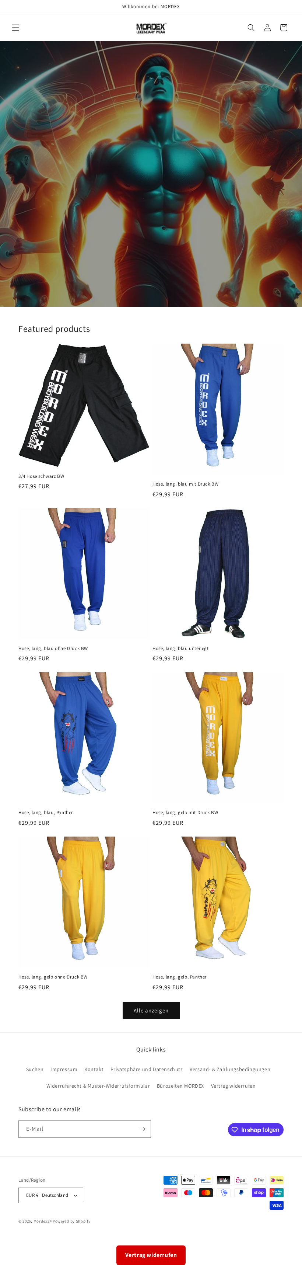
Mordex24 (43, 1221)
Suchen (35, 1069)
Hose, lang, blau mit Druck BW (185, 484)
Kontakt (93, 1069)
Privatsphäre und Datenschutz (146, 1069)
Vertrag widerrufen (233, 1085)
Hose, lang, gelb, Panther (179, 977)
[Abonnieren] (142, 1129)
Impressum (63, 1069)
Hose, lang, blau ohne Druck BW (53, 648)
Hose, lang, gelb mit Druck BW (185, 813)
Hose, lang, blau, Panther (45, 813)
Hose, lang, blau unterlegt (180, 648)
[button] (15, 28)
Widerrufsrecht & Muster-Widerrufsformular (98, 1085)
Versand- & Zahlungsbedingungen (230, 1069)
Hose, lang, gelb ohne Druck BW (53, 977)
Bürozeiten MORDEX (180, 1085)
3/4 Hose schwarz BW (41, 476)
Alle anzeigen (151, 1010)
